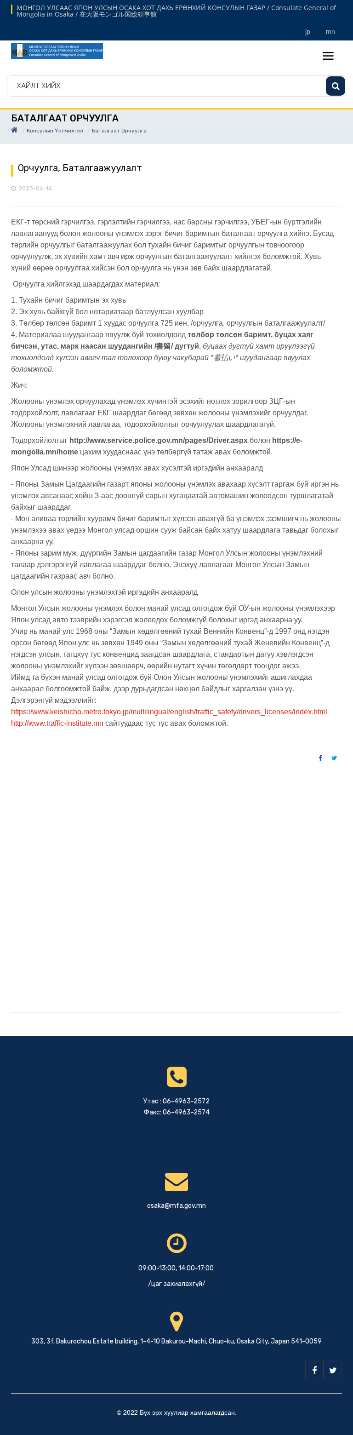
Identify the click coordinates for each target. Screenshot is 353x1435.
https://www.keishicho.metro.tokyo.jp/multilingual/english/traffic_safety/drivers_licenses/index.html (169, 712)
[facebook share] (320, 757)
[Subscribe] (335, 86)
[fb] (314, 1370)
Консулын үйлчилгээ (55, 130)
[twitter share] (334, 757)
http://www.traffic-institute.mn (57, 723)
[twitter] (333, 1370)
